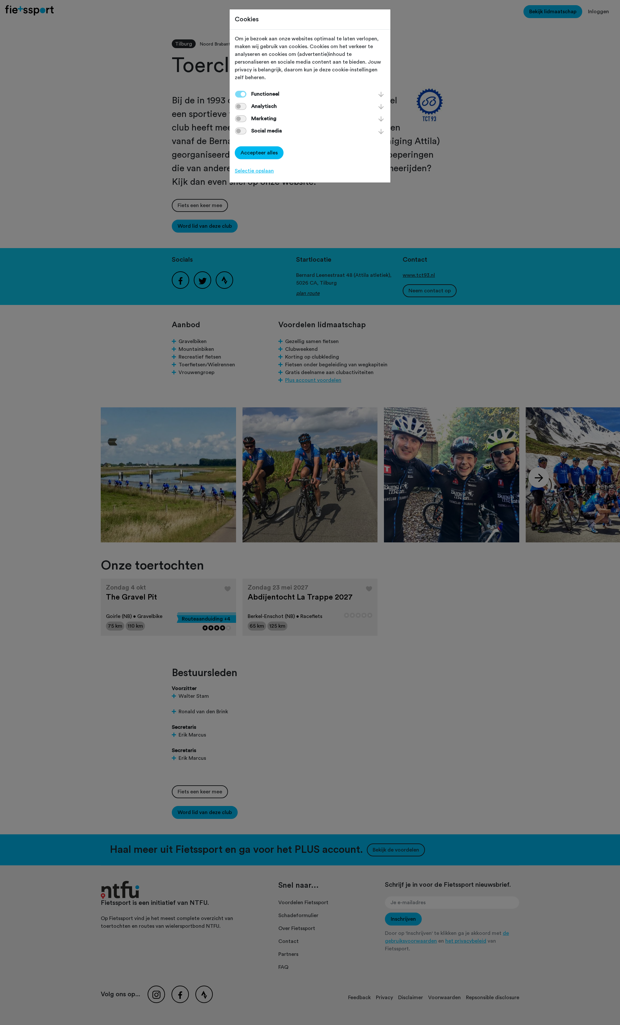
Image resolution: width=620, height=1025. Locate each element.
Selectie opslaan (254, 170)
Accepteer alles (259, 152)
